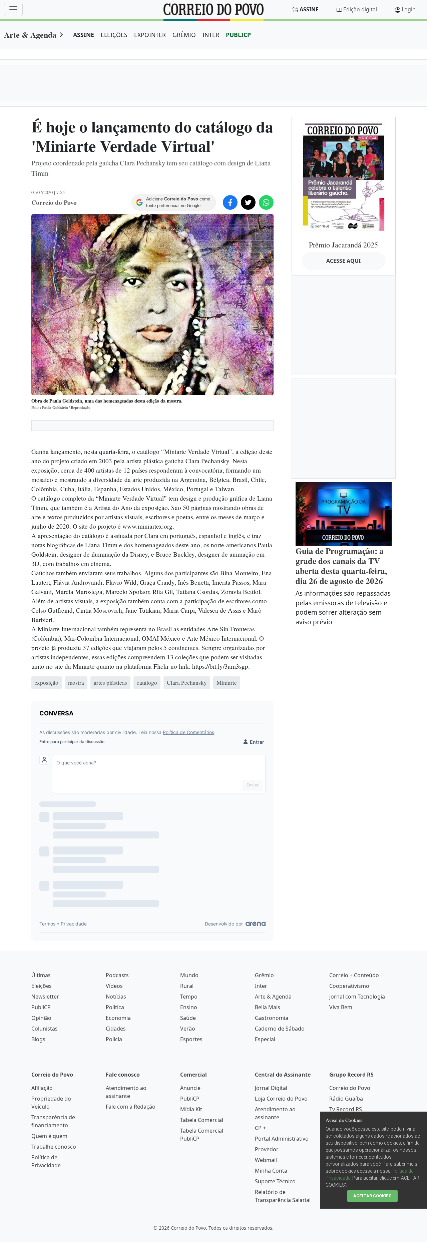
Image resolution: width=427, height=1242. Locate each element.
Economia (118, 1018)
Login (409, 9)
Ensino (188, 1007)
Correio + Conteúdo (354, 975)
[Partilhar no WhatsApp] (266, 202)
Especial (265, 1039)
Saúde (188, 1018)
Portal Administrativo (282, 1138)
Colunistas (44, 1028)
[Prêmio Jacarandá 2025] (343, 175)
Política (115, 1007)
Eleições (41, 986)
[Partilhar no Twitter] (248, 202)
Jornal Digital (271, 1088)
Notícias (116, 996)
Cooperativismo (349, 986)
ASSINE (83, 35)
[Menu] (13, 9)
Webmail (266, 1160)
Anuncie (190, 1088)
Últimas (41, 975)
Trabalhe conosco (53, 1146)
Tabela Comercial (201, 1120)
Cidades (116, 1028)
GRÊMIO (184, 35)
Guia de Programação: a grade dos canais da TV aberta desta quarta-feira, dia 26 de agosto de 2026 (341, 566)
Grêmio (264, 975)
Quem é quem (49, 1136)
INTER (210, 35)
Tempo (188, 996)
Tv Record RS (345, 1109)
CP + (260, 1128)
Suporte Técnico (275, 1181)
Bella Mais (267, 1007)
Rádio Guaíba (346, 1098)
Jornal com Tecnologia (357, 996)
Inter (261, 986)
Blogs (38, 1039)
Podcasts (117, 975)
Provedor (267, 1149)
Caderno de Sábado (280, 1028)
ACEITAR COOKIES (372, 1195)
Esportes (191, 1039)
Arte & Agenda (30, 34)
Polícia (114, 1039)
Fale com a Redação (130, 1106)
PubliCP (41, 1007)
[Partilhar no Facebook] (230, 202)
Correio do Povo (349, 1088)
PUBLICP (238, 35)
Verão (187, 1028)
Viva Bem (340, 1007)
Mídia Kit (191, 1109)
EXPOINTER (150, 35)
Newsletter (45, 996)
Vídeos (114, 986)
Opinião (41, 1018)
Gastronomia (271, 1018)
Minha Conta (271, 1170)
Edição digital (360, 9)
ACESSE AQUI (343, 260)
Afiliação (42, 1088)
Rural (186, 986)
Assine (309, 9)
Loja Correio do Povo (281, 1098)
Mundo (189, 975)
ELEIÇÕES (114, 35)
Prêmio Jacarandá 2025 (343, 244)
